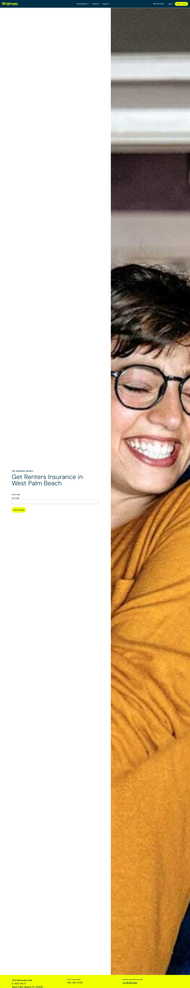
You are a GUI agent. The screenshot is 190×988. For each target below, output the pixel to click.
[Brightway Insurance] (15, 3)
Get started (18, 510)
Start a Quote (181, 4)
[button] (82, 4)
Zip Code (15, 498)
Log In (170, 4)
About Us (95, 4)
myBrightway (130, 982)
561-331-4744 (158, 4)
